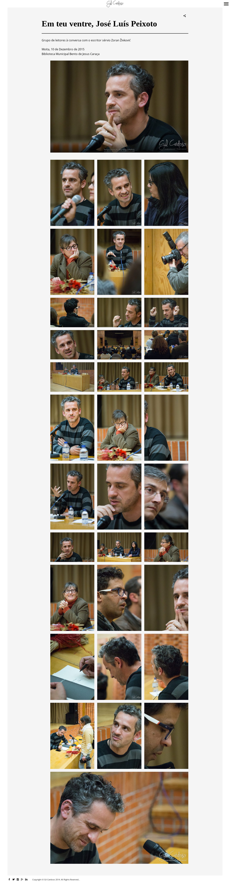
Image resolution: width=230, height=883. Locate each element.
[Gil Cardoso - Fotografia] (115, 4)
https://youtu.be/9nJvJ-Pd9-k (119, 149)
